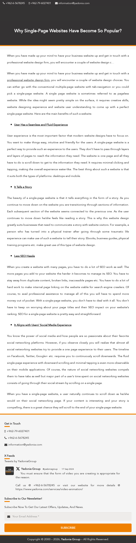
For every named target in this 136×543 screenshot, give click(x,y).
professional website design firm (28, 80)
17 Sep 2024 (68, 469)
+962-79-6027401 (40, 3)
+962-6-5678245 (15, 3)
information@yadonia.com (74, 3)
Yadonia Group (31, 469)
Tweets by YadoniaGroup (20, 461)
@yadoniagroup (50, 469)
